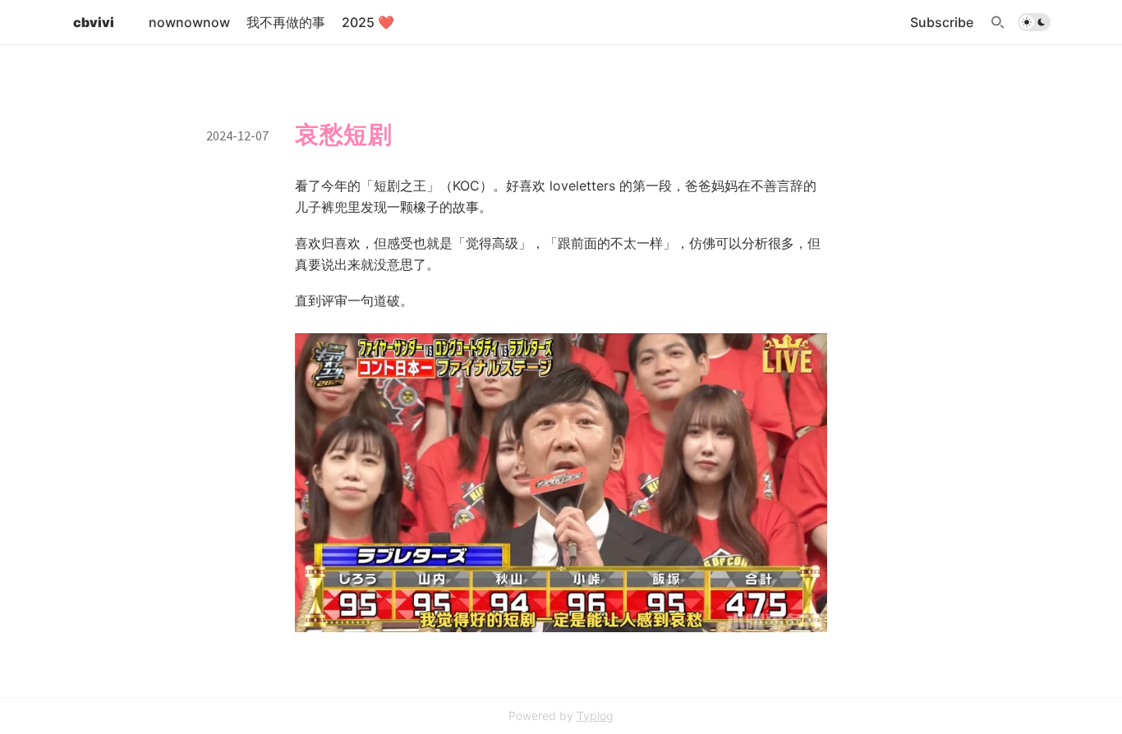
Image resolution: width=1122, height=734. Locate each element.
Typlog (595, 716)
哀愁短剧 (343, 134)
